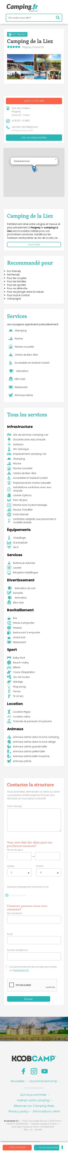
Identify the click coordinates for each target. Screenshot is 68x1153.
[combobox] (19, 872)
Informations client (46, 1111)
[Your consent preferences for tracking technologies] (62, 1147)
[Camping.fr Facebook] (23, 1071)
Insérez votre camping (33, 1100)
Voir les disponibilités (48, 1147)
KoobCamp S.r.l (21, 970)
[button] (34, 169)
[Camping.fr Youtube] (44, 1071)
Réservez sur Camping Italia (34, 1106)
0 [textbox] (40, 872)
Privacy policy (18, 1111)
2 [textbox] (11, 872)
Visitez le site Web (17, 1147)
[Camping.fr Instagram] (34, 1071)
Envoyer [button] (28, 999)
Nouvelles (18, 1081)
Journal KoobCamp (43, 1081)
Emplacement (18, 895)
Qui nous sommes (33, 1095)
